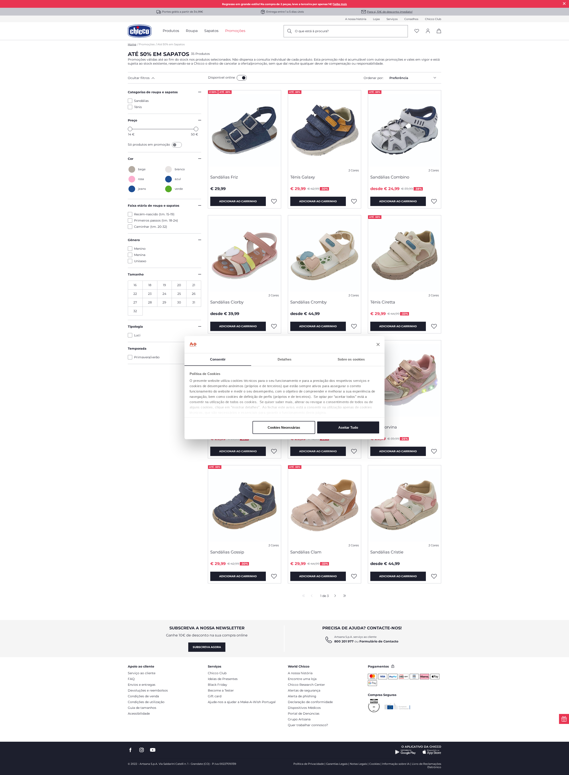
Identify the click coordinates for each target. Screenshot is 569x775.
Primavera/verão (147, 357)
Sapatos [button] (211, 31)
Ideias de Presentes (223, 679)
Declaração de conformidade (310, 702)
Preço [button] (132, 120)
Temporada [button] (137, 349)
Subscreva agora (207, 647)
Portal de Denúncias (303, 714)
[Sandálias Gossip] (244, 506)
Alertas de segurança (304, 690)
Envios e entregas (141, 685)
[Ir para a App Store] (432, 752)
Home (132, 44)
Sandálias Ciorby (227, 302)
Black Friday (217, 685)
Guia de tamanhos (142, 708)
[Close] (564, 3)
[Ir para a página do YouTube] (152, 750)
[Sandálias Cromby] (324, 256)
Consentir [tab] (218, 359)
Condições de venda (143, 696)
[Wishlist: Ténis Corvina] (434, 451)
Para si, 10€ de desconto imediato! (390, 11)
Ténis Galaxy (302, 177)
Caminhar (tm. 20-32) (150, 227)
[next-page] (334, 596)
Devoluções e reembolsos (148, 690)
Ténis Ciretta (382, 302)
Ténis (138, 107)
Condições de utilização (146, 702)
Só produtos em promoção (149, 145)
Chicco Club (433, 19)
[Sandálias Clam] (324, 506)
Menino (140, 249)
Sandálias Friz (224, 177)
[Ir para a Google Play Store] (405, 752)
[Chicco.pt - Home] (139, 31)
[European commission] (397, 706)
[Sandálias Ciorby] (244, 256)
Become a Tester (221, 690)
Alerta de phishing (302, 696)
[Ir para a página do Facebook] (130, 750)
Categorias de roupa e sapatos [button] (153, 92)
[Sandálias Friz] (244, 131)
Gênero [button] (134, 240)
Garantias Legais (337, 763)
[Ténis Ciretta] (404, 256)
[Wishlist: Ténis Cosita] (354, 451)
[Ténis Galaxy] (324, 131)
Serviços (392, 19)
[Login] (428, 31)
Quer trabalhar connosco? (308, 725)
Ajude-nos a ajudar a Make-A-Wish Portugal (242, 702)
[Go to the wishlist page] (417, 31)
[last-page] (343, 596)
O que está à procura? (312, 31)
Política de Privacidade (308, 763)
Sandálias (141, 101)
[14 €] (130, 129)
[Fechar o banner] (378, 344)
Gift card (214, 696)
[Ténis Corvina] (404, 381)
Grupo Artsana (299, 719)
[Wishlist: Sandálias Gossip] (274, 576)
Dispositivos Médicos (304, 708)
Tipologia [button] (135, 327)
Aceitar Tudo (348, 427)
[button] (167, 78)
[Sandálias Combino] (404, 131)
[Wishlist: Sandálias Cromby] (354, 326)
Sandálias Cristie (386, 552)
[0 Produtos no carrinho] (437, 35)
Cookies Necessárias (284, 427)
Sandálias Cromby (308, 302)
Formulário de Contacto (378, 641)
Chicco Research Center (306, 685)
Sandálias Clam (305, 552)
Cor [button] (130, 159)
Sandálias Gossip (227, 552)
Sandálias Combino (389, 177)
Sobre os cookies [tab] (351, 359)
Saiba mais (340, 4)
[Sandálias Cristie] (404, 506)
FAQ (131, 679)
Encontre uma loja (302, 679)
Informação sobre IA (396, 763)
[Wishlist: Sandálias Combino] (434, 201)
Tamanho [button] (136, 274)
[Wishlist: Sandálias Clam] (354, 576)
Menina (139, 255)
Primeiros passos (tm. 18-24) (156, 220)
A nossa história (355, 19)
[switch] (242, 78)
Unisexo (140, 261)
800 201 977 (344, 641)
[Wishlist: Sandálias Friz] (274, 201)
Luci (137, 335)
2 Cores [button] (354, 170)
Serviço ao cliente (141, 673)
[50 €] (196, 129)
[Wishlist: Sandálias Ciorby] (274, 326)
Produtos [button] (171, 31)
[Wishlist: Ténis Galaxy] (354, 201)
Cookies (374, 763)
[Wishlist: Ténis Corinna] (274, 451)
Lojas (376, 19)
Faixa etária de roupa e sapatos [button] (153, 206)
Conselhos (411, 19)
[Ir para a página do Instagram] (141, 750)
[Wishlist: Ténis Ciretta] (434, 326)
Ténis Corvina (383, 427)
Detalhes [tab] (284, 359)
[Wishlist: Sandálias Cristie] (434, 576)
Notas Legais (358, 763)
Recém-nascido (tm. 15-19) (154, 214)
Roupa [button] (192, 31)
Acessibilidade (139, 714)
